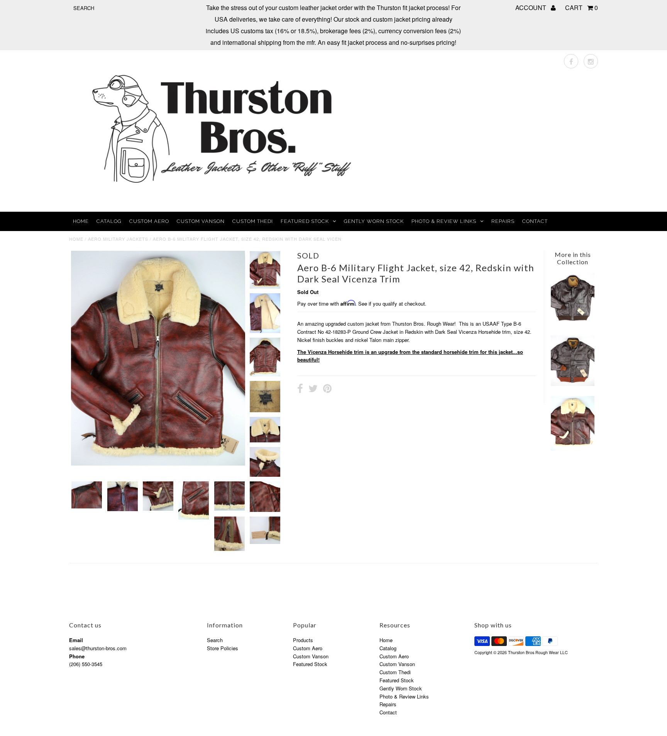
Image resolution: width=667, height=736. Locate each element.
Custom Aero (149, 221)
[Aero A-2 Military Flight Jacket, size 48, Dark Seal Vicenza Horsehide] (572, 323)
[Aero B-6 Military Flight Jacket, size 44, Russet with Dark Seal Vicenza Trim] (572, 448)
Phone (77, 656)
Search (215, 640)
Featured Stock (305, 221)
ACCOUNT (531, 7)
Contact (535, 221)
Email (76, 640)
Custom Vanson (201, 221)
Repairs (503, 221)
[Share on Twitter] (313, 389)
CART (581, 7)
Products (303, 640)
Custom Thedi (252, 221)
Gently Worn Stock (374, 221)
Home (81, 221)
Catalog (109, 221)
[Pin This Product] (327, 389)
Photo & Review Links (443, 221)
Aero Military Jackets (118, 239)
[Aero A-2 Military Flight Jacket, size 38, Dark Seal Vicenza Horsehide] (572, 384)
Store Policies (222, 648)
